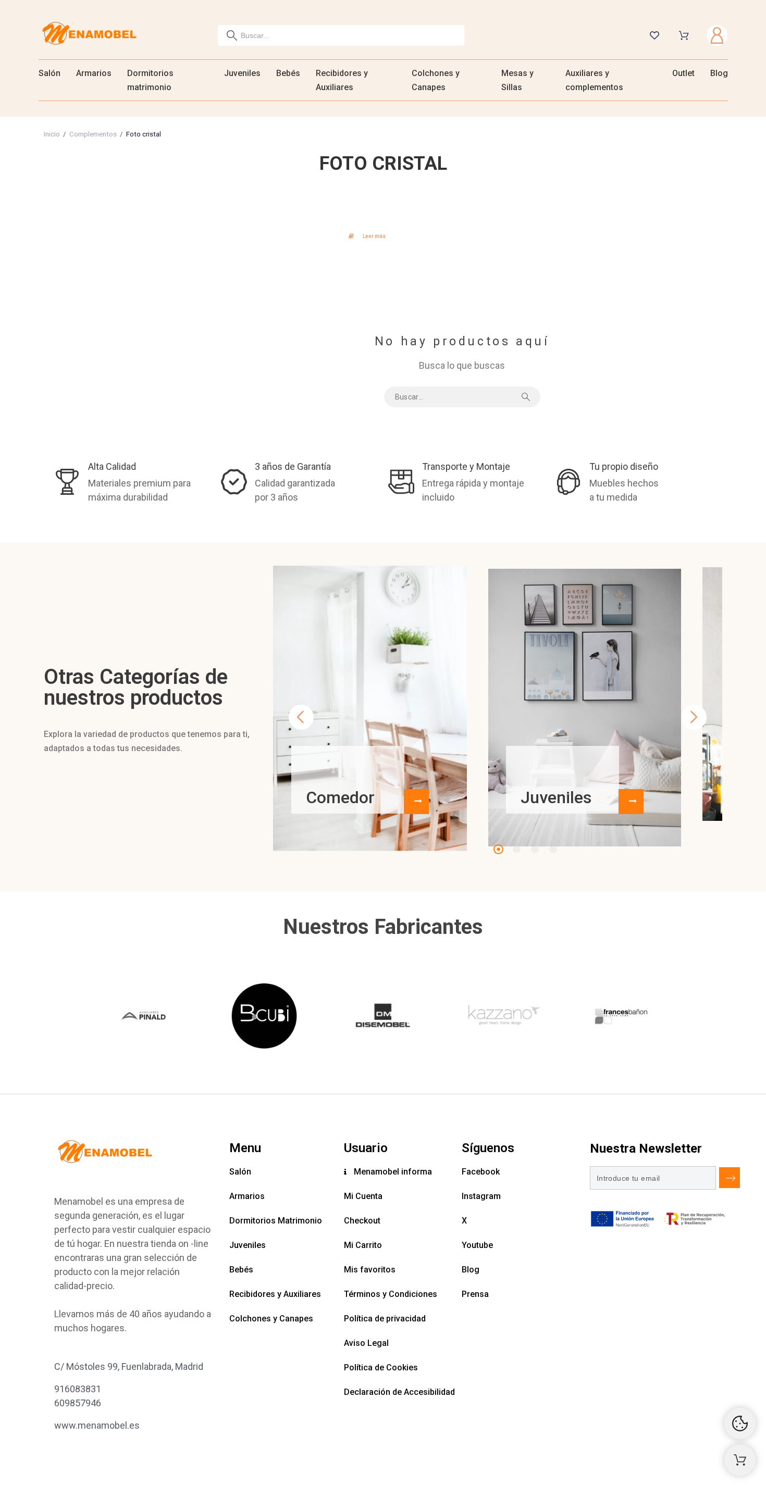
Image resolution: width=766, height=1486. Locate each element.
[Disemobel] (383, 1017)
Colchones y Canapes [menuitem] (436, 80)
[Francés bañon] (620, 1017)
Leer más (374, 236)
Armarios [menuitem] (94, 73)
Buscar (527, 396)
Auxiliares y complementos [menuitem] (594, 80)
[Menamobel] (89, 35)
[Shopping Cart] (740, 1460)
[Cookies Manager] (740, 1423)
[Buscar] (232, 35)
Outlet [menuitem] (683, 73)
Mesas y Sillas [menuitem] (517, 80)
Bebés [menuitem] (288, 73)
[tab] (383, 235)
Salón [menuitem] (49, 73)
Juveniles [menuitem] (242, 73)
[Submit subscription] (729, 1177)
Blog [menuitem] (719, 73)
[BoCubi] (264, 1017)
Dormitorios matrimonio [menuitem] (150, 80)
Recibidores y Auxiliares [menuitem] (342, 80)
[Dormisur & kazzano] (502, 1017)
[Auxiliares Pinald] (145, 1017)
